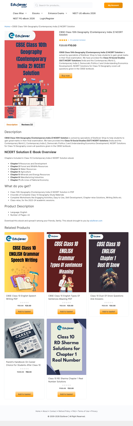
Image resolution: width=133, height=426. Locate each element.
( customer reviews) (77, 40)
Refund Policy (64, 411)
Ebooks (36, 13)
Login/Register (47, 18)
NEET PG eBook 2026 (24, 18)
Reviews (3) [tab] (27, 124)
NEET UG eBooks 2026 (84, 13)
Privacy (94, 411)
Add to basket (24, 311)
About (45, 411)
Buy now (66, 75)
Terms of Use (83, 411)
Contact (53, 411)
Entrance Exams (56, 13)
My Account (113, 5)
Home (7, 26)
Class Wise (18, 13)
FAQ (74, 411)
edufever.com (96, 220)
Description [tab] (12, 124)
